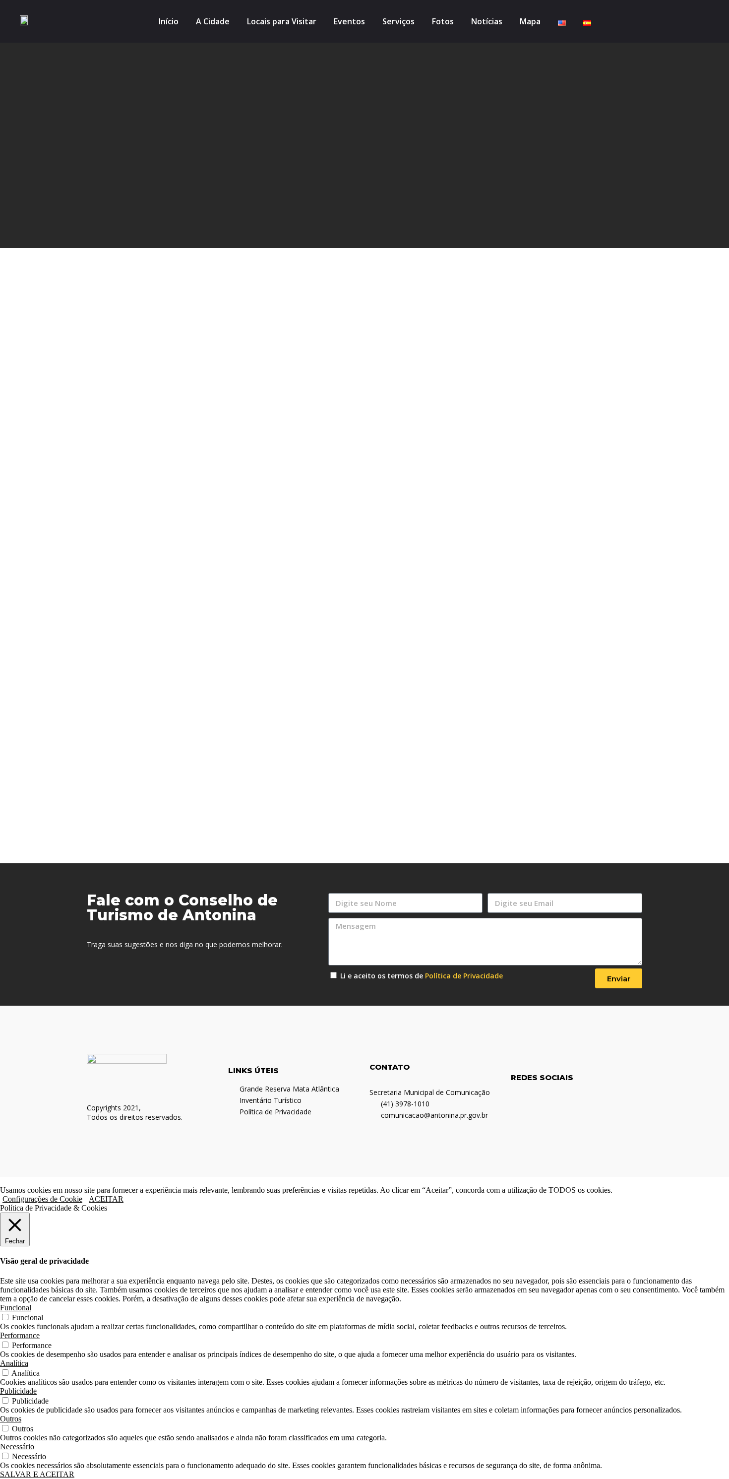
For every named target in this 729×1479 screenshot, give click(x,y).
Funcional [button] (15, 1307)
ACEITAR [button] (106, 1199)
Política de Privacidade (464, 975)
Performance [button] (20, 1335)
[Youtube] (692, 21)
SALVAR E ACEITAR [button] (37, 1474)
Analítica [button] (14, 1363)
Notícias (486, 21)
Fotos (443, 21)
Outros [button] (10, 1419)
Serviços (398, 21)
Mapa (530, 21)
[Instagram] (677, 21)
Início (169, 21)
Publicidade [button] (18, 1391)
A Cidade (213, 21)
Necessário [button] (17, 1446)
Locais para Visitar (281, 21)
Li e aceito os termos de (421, 975)
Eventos (349, 21)
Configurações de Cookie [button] (42, 1199)
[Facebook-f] (662, 21)
